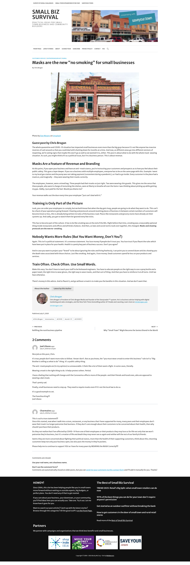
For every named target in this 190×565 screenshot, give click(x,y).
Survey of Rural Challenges (43, 3)
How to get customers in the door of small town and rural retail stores (126, 513)
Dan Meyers (45, 136)
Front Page (37, 49)
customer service (39, 58)
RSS (103, 49)
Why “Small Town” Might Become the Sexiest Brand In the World (131, 328)
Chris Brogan (38, 68)
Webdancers (110, 555)
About (57, 49)
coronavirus (49, 319)
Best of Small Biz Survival (122, 520)
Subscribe (76, 49)
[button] (108, 49)
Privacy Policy (87, 49)
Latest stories (48, 49)
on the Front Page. (84, 511)
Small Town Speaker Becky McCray (67, 3)
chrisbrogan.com (141, 302)
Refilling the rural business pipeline (47, 328)
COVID (59, 319)
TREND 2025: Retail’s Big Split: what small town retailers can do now (127, 489)
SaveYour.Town (87, 3)
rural (64, 58)
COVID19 (78, 319)
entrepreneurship (54, 58)
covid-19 (68, 319)
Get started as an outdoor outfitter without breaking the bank (126, 506)
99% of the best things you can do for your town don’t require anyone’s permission (126, 498)
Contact (97, 49)
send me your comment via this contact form (105, 470)
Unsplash (57, 136)
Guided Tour (66, 49)
